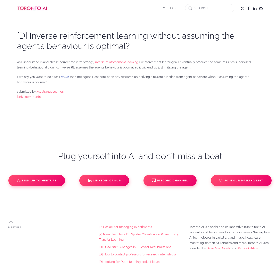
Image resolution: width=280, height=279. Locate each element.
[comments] (32, 97)
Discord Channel (172, 180)
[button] (11, 222)
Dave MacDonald (219, 248)
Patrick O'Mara (248, 248)
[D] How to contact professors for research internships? (137, 254)
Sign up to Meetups (39, 180)
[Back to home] (32, 8)
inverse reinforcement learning (116, 62)
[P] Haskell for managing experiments (125, 227)
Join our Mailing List (243, 180)
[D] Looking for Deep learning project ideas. (129, 262)
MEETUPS (171, 8)
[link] (20, 97)
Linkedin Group (107, 180)
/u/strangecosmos (50, 91)
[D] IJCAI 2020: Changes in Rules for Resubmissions (135, 247)
